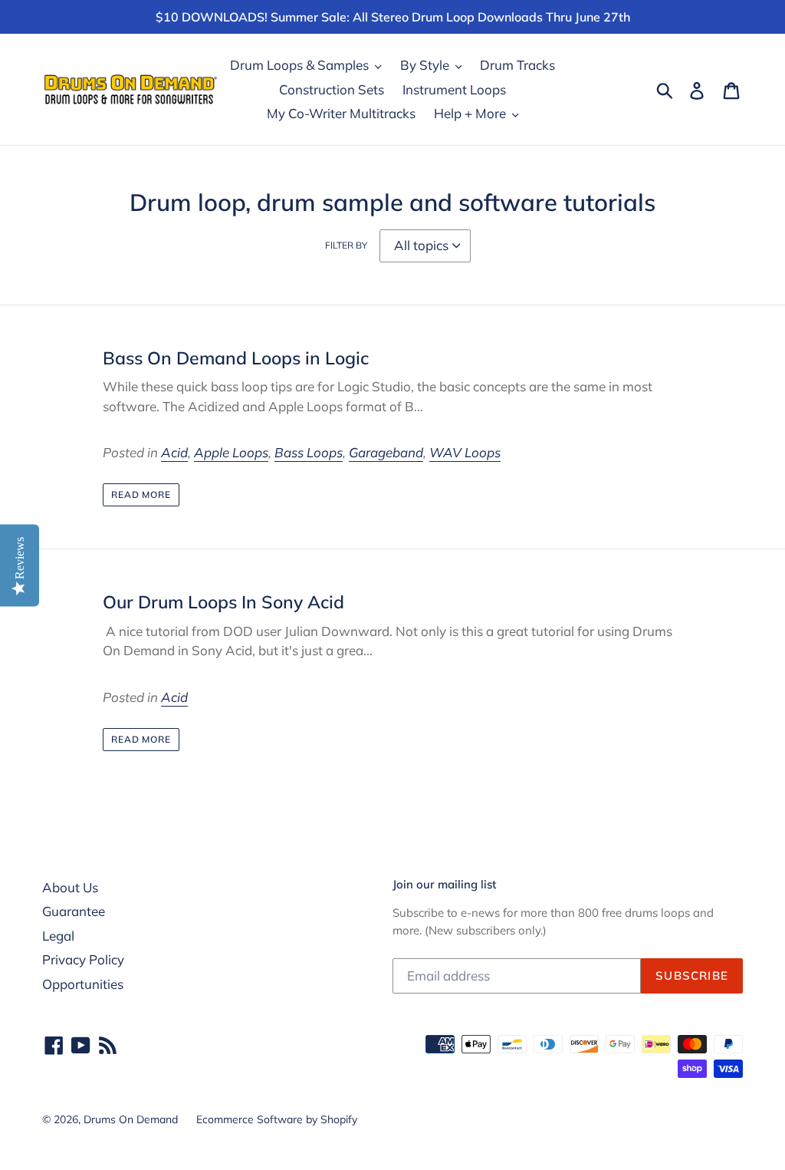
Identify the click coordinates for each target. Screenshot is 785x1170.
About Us (70, 887)
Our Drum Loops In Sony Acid (223, 602)
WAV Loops (465, 452)
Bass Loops (308, 452)
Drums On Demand (131, 1119)
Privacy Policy (83, 959)
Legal (58, 936)
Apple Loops (231, 452)
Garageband (386, 452)
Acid (174, 452)
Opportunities (82, 984)
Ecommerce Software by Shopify (276, 1119)
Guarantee (73, 911)
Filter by (346, 245)
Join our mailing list (444, 885)
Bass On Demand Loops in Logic (236, 358)
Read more (141, 494)
